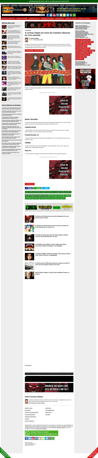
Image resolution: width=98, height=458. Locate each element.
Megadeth (87, 48)
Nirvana (92, 50)
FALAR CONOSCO (71, 5)
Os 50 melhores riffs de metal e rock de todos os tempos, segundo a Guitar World (14, 42)
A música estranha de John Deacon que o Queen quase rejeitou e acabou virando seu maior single (14, 37)
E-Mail (58, 198)
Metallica (78, 50)
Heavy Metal (79, 44)
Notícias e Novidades (80, 30)
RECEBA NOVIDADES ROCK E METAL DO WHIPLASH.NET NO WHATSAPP (49, 1)
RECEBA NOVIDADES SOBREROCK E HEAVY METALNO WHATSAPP (5, 453)
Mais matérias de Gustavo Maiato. (37, 403)
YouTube (42, 198)
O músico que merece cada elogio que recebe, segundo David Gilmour (12, 114)
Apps (63, 198)
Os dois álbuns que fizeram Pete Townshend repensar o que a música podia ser (11, 124)
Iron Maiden (87, 44)
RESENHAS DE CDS (34, 18)
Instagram (29, 198)
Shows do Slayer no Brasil (81, 27)
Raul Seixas (79, 54)
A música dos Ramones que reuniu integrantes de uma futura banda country (52, 216)
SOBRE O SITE (5, 5)
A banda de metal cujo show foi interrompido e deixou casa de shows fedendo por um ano (51, 235)
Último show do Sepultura (81, 25)
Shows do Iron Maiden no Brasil (82, 26)
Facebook (67, 195)
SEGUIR (62, 5)
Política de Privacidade (41, 428)
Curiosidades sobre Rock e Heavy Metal (84, 34)
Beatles (88, 39)
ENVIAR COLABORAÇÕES (26, 5)
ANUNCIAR (14, 5)
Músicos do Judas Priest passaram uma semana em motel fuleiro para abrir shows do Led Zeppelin (11, 127)
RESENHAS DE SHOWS (47, 18)
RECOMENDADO (49, 410)
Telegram (60, 195)
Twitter (36, 198)
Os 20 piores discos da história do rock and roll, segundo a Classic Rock (15, 98)
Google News (51, 198)
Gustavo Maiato (35, 38)
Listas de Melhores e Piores (81, 37)
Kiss (85, 46)
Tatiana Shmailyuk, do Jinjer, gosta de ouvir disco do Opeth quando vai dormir (11, 137)
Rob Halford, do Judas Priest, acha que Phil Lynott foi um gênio (15, 47)
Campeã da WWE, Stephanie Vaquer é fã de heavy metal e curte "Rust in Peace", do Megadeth (52, 254)
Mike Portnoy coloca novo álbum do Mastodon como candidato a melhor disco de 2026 (11, 144)
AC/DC (77, 39)
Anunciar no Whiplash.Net (81, 62)
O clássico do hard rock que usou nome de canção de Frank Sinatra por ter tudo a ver (51, 226)
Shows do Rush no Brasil (81, 28)
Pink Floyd (88, 52)
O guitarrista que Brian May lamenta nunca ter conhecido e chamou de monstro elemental (14, 62)
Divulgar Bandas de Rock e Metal (82, 64)
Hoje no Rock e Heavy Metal (81, 31)
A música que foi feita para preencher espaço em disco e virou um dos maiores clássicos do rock (52, 263)
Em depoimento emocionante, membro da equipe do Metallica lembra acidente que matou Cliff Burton (14, 73)
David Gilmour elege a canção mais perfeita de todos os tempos (52, 273)
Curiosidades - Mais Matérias (34, 50)
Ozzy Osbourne (80, 52)
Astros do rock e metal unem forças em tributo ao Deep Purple (15, 57)
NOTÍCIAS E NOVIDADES (8, 18)
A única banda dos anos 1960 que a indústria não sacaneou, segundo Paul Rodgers (11, 131)
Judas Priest (79, 46)
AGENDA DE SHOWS (21, 18)
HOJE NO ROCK (59, 18)
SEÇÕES (71, 18)
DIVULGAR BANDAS (39, 5)
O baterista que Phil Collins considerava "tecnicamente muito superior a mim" (10, 118)
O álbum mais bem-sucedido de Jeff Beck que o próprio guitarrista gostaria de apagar (11, 121)
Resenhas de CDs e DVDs (81, 35)
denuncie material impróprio (58, 427)
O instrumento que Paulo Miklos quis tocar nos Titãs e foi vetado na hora (14, 93)
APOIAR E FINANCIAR (52, 5)
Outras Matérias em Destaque (11, 105)
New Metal (86, 50)
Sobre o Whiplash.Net (80, 61)
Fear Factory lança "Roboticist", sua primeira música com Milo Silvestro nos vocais (11, 150)
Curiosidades (28, 30)
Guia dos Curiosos (36, 87)
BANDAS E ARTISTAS (84, 18)
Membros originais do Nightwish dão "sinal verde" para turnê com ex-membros (14, 52)
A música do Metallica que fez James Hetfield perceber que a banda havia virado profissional (14, 31)
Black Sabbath (80, 42)
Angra (82, 39)
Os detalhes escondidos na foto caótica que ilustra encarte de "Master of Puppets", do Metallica (50, 245)
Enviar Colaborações (80, 63)
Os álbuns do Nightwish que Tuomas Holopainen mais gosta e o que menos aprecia (15, 78)
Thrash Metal (79, 59)
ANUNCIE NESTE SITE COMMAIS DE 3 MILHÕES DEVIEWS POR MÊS (93, 453)
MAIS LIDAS (48, 412)
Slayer (78, 57)
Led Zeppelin (79, 48)
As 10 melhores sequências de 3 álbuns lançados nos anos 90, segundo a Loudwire (14, 88)
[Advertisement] (36, 169)
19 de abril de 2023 (38, 39)
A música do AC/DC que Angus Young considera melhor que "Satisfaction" (14, 26)
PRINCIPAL (48, 408)
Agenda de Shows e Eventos (81, 33)
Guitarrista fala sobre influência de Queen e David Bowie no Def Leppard (11, 134)
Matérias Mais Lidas (8, 23)
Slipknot (83, 57)
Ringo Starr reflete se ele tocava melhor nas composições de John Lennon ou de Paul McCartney (15, 67)
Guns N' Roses (89, 42)
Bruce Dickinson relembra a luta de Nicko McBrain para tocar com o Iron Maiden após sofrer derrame (15, 84)
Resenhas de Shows (80, 36)
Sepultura (86, 54)
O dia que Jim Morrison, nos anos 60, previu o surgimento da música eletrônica (11, 111)
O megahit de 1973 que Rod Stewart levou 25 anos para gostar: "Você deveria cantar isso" (11, 108)
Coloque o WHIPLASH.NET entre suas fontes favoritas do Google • (53, 192)
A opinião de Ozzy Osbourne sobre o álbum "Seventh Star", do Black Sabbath (11, 147)
